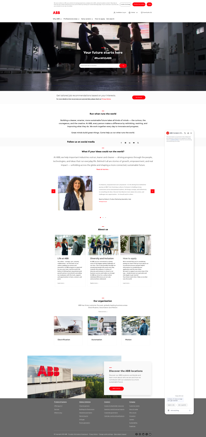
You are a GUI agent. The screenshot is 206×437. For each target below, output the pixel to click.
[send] (190, 410)
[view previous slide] (53, 191)
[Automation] (102, 330)
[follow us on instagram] (125, 143)
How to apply (100, 19)
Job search (110, 19)
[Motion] (136, 330)
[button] (119, 13)
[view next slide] (152, 191)
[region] (179, 271)
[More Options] (169, 410)
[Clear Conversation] (185, 133)
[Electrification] (68, 330)
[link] (60, 402)
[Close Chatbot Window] (191, 133)
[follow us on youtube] (134, 143)
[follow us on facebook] (121, 143)
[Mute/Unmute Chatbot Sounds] (188, 133)
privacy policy (174, 139)
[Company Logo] (56, 12)
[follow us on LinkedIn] (129, 143)
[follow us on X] (138, 143)
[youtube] (150, 434)
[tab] (100, 217)
